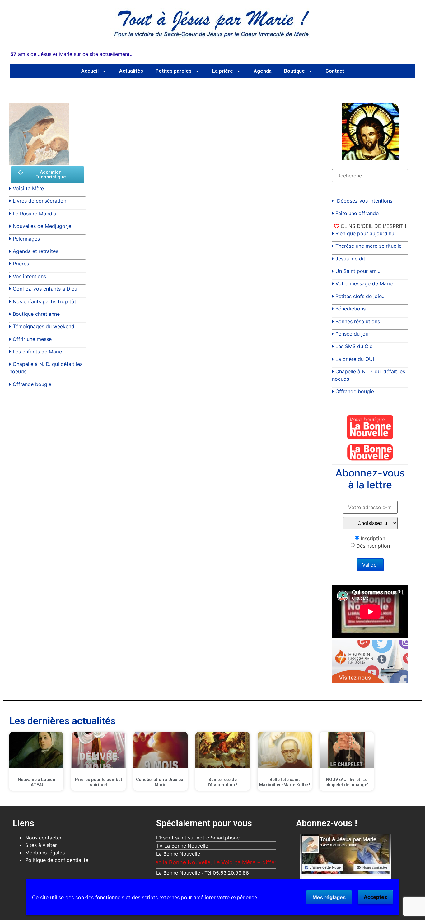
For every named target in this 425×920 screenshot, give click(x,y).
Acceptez (375, 897)
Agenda (263, 71)
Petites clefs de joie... (360, 296)
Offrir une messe (32, 339)
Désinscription (373, 545)
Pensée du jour (352, 334)
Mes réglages (329, 897)
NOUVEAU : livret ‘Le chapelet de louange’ (346, 782)
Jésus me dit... (352, 258)
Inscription (373, 538)
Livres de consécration (39, 201)
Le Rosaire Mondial (35, 213)
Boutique (294, 71)
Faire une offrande (357, 213)
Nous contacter (43, 838)
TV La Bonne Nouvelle (182, 846)
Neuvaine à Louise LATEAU (36, 782)
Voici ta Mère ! (30, 188)
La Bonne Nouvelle (178, 854)
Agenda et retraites (35, 251)
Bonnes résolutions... (359, 321)
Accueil (90, 71)
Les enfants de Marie (37, 351)
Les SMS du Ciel (354, 346)
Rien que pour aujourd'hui (365, 233)
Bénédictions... (352, 309)
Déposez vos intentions (364, 201)
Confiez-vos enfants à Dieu (45, 289)
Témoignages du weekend (43, 326)
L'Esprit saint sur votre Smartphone (198, 838)
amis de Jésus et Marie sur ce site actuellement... (71, 54)
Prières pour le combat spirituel (98, 782)
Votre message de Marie (364, 283)
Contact (334, 71)
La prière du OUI (354, 359)
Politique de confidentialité (56, 860)
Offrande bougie (32, 384)
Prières (21, 263)
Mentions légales (45, 852)
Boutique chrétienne (36, 314)
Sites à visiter (41, 845)
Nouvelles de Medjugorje (42, 226)
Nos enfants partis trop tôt (44, 301)
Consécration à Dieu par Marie (160, 782)
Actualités (131, 71)
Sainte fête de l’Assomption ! (222, 782)
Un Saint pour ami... (358, 271)
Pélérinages (26, 239)
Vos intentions (29, 276)
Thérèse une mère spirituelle (368, 246)
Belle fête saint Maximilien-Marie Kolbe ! (284, 782)
